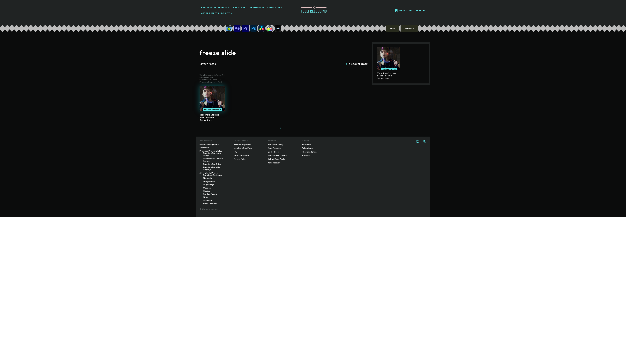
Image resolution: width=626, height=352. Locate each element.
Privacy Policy (240, 159)
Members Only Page (243, 148)
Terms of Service (241, 155)
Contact (306, 155)
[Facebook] (411, 141)
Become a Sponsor (242, 144)
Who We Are (307, 148)
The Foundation (309, 152)
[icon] (396, 10)
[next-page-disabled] (286, 128)
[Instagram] (417, 141)
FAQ (235, 152)
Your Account (274, 162)
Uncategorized (212, 110)
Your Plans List (274, 148)
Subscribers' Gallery (277, 155)
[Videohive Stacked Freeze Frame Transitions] (212, 98)
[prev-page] (280, 128)
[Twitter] (424, 141)
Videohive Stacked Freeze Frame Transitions (209, 117)
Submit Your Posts (276, 159)
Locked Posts (274, 152)
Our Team (306, 144)
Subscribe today (275, 144)
